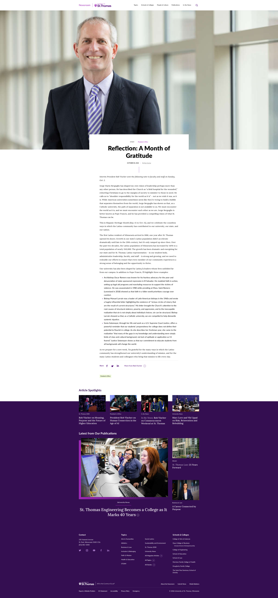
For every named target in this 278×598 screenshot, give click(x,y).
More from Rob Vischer (133, 366)
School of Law (177, 558)
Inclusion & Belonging (128, 551)
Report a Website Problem (87, 591)
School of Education (179, 554)
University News (150, 551)
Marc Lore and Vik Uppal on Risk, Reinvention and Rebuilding (185, 420)
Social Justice (149, 539)
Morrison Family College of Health (184, 562)
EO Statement (102, 591)
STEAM (123, 564)
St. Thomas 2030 (150, 547)
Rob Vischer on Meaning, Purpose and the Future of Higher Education (92, 420)
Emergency (136, 591)
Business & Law (126, 547)
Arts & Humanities (127, 539)
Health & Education (127, 559)
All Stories (148, 565)
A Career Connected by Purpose (184, 508)
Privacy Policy (125, 591)
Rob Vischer (147, 163)
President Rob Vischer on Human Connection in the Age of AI (123, 420)
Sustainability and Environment (155, 543)
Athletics (124, 543)
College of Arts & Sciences (181, 539)
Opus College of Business (184, 544)
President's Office (143, 142)
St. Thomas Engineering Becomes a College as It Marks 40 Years (123, 512)
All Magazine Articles (152, 556)
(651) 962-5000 (84, 545)
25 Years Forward (185, 466)
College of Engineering (180, 550)
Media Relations (194, 584)
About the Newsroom (167, 584)
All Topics (148, 560)
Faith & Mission (126, 555)
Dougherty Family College (181, 566)
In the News (187, 5)
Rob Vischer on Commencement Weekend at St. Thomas (153, 420)
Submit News (182, 584)
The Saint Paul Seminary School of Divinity (184, 571)
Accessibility (114, 591)
